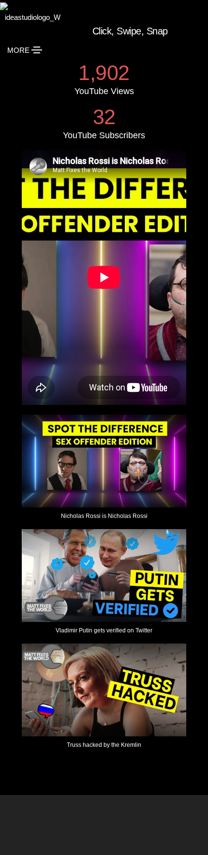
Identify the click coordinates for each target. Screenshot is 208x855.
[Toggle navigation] (36, 50)
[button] (104, 472)
